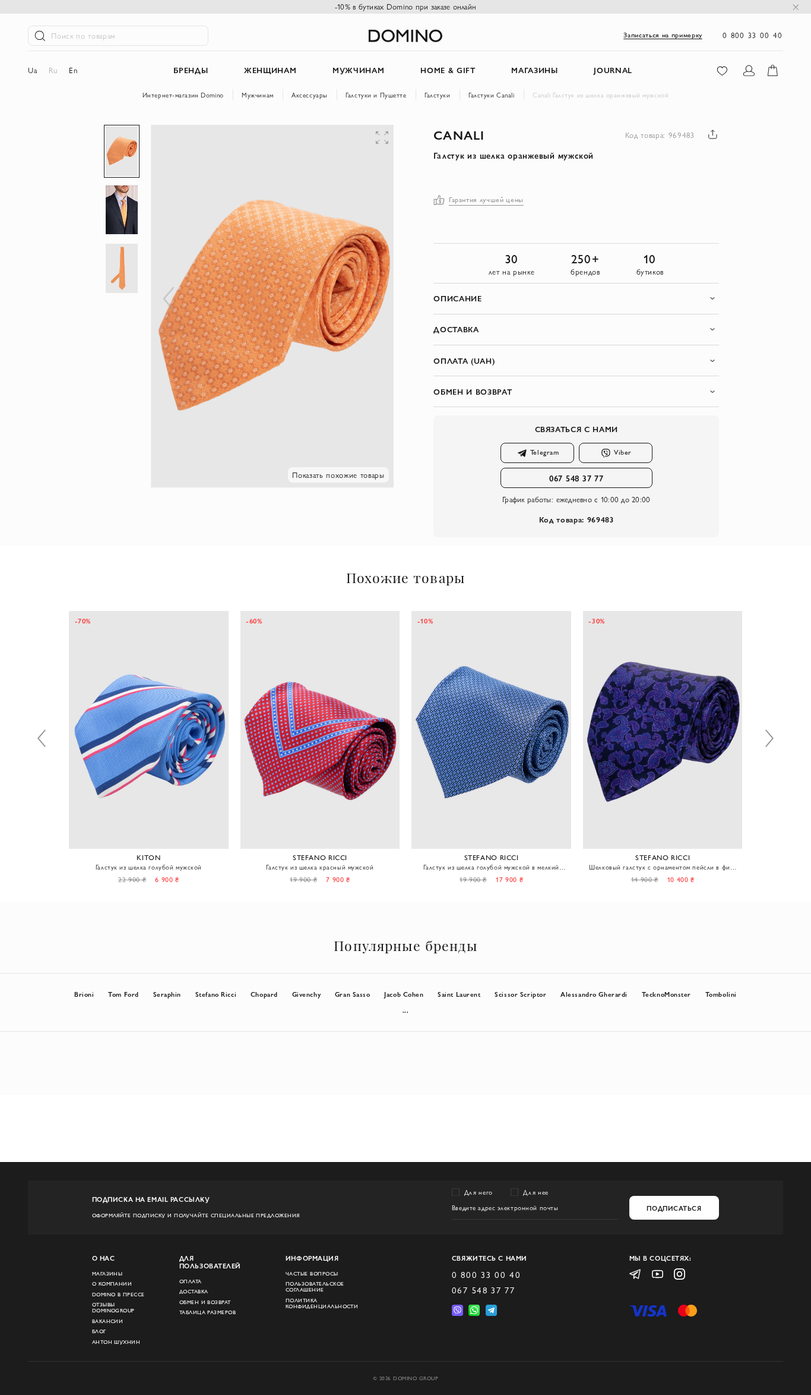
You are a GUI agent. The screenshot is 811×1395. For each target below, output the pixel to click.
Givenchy (306, 994)
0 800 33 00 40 (753, 35)
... (406, 1010)
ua (32, 70)
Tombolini (721, 994)
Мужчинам (258, 95)
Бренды (190, 70)
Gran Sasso (352, 994)
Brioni (84, 994)
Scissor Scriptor (520, 994)
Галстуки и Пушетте (376, 95)
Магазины (107, 1274)
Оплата (190, 1281)
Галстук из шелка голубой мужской (149, 867)
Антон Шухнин (116, 1342)
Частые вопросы (312, 1274)
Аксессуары (310, 95)
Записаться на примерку (662, 35)
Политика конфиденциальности (322, 1303)
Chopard (264, 994)
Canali (458, 135)
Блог (99, 1331)
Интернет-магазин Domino (183, 95)
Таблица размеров (207, 1312)
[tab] (576, 298)
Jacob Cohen (403, 994)
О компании (112, 1284)
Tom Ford (123, 994)
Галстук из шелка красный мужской (319, 867)
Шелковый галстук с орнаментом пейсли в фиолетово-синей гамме (662, 867)
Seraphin (167, 994)
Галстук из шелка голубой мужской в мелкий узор (491, 867)
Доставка (193, 1292)
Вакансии (107, 1321)
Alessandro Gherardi (594, 994)
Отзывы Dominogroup (113, 1308)
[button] (310, 148)
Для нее (536, 1192)
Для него (478, 1192)
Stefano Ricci (215, 994)
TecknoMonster (666, 994)
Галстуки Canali (491, 95)
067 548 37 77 (576, 478)
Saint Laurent (459, 994)
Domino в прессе (118, 1295)
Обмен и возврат (205, 1302)
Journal (613, 70)
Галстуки (437, 95)
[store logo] (405, 35)
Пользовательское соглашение (315, 1287)
